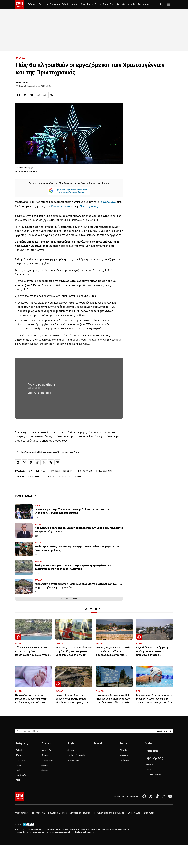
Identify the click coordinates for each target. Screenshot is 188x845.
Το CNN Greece (153, 774)
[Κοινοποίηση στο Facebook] (18, 95)
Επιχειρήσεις (48, 760)
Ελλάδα (65, 4)
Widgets (149, 764)
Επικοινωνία (134, 813)
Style (82, 4)
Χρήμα (44, 755)
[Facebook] (144, 796)
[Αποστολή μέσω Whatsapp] (38, 95)
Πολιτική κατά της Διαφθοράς (109, 813)
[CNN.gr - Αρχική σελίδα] (19, 796)
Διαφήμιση (149, 813)
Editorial (123, 750)
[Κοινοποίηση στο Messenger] (32, 95)
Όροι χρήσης (21, 813)
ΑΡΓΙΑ (48, 476)
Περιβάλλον (21, 775)
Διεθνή (44, 770)
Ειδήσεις (32, 4)
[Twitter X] (150, 796)
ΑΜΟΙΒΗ (19, 476)
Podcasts (151, 751)
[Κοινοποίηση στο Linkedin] (45, 95)
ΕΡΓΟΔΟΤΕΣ (34, 476)
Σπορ (105, 4)
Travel (98, 4)
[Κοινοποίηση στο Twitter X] (25, 95)
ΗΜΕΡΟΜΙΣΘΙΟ (63, 476)
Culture (70, 750)
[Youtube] (170, 796)
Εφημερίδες (144, 4)
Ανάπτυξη (46, 750)
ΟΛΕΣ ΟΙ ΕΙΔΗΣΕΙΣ (69, 599)
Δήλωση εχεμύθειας (80, 813)
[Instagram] (163, 796)
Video (133, 4)
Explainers (124, 760)
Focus (90, 4)
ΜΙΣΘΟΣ (79, 476)
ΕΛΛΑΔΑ (20, 58)
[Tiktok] (157, 796)
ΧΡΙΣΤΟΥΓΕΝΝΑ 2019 (61, 471)
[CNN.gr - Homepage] (19, 4)
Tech (112, 4)
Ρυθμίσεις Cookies (57, 813)
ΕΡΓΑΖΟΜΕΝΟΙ (104, 471)
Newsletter (150, 769)
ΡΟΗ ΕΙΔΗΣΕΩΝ (26, 495)
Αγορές (45, 765)
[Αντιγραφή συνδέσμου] (51, 95)
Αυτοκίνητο (123, 4)
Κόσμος (75, 4)
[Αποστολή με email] (58, 95)
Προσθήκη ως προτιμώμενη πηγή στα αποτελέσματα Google (71, 190)
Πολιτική (43, 4)
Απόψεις (123, 755)
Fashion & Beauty (76, 755)
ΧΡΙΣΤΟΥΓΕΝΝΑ (37, 471)
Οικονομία (54, 4)
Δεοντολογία (38, 813)
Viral (17, 779)
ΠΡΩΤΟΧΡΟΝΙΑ (84, 471)
